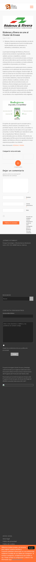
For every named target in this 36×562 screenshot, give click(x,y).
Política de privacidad (10, 541)
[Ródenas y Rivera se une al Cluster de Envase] (18, 23)
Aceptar (31, 548)
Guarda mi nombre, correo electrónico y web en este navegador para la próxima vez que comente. (29, 224)
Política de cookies (9, 544)
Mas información (17, 559)
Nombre (28, 198)
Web (27, 210)
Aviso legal (6, 539)
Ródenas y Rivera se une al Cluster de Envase (15, 33)
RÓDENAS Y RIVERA (18, 145)
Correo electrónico (29, 205)
